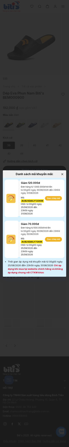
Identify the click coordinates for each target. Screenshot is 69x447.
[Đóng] (62, 174)
